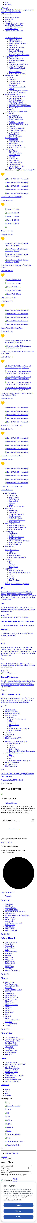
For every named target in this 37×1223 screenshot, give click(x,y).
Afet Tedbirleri (9, 927)
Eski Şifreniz (5, 1168)
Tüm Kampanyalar (15, 730)
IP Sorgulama (9, 734)
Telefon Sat (8, 988)
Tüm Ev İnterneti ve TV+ (13, 738)
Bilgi (6, 582)
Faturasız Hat (13, 501)
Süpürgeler (12, 79)
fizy (10, 563)
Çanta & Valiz (13, 158)
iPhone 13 (8, 1010)
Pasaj (3, 10)
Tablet (7, 1014)
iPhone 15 (8, 1008)
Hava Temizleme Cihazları (17, 87)
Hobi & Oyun (9, 113)
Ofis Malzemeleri (14, 164)
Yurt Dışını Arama (15, 516)
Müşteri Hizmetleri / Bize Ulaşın (15, 1064)
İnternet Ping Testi (11, 1050)
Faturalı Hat (13, 495)
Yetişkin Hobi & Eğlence (17, 130)
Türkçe (7, 1089)
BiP (10, 574)
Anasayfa (8, 896)
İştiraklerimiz (9, 921)
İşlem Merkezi (7, 1033)
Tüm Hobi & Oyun (15, 136)
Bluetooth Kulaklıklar (12, 1020)
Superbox (12, 723)
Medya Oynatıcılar (15, 145)
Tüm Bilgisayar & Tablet (17, 74)
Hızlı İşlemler (7, 14)
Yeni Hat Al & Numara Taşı (14, 25)
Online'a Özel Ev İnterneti (17, 719)
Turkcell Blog (9, 967)
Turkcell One (9, 959)
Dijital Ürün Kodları (15, 117)
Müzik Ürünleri (14, 132)
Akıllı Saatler (9, 1012)
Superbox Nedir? (10, 710)
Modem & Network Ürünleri (18, 64)
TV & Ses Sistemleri (11, 138)
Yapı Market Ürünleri (16, 162)
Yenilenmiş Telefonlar (16, 51)
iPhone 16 (8, 1007)
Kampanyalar (16, 12)
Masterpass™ (9, 1054)
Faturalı (11, 745)
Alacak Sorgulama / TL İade (14, 1075)
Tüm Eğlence (13, 567)
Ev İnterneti (9, 953)
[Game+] (18, 1131)
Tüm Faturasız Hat (15, 544)
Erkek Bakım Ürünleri (16, 100)
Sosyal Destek (9, 928)
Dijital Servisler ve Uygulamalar (21, 10)
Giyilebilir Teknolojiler (16, 47)
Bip (10, 758)
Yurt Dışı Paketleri (11, 952)
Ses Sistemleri (13, 143)
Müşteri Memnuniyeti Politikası (15, 911)
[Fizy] (18, 1102)
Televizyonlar (13, 140)
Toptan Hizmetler (10, 919)
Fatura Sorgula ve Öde (12, 1041)
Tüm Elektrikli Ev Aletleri (17, 92)
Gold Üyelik (9, 1047)
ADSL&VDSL (14, 725)
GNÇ (11, 505)
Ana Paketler (13, 510)
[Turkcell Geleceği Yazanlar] (18, 1141)
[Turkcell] (4, 8)
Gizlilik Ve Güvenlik (11, 910)
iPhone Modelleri (10, 995)
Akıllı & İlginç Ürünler (16, 166)
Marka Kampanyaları (12, 762)
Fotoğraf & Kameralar (16, 123)
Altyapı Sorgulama (11, 715)
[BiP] (18, 1113)
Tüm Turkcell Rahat (15, 529)
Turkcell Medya (10, 917)
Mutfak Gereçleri (14, 83)
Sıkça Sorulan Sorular (12, 1068)
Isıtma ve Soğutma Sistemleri (18, 91)
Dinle (15, 1181)
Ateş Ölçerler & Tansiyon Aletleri (20, 106)
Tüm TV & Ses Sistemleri (17, 147)
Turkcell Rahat (14, 497)
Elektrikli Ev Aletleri (11, 75)
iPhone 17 (8, 1001)
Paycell (11, 578)
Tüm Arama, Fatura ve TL (17, 557)
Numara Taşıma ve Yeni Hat (14, 1039)
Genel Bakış (9, 906)
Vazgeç (3, 842)
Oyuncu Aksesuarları (16, 119)
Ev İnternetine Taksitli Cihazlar (19, 728)
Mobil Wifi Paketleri (15, 518)
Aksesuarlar (13, 45)
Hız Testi (8, 732)
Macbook (8, 1016)
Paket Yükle (9, 19)
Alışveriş (4, 978)
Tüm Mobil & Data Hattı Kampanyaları (22, 751)
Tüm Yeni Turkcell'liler (16, 507)
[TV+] (18, 1117)
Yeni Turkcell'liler (10, 493)
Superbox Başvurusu (11, 711)
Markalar (8, 991)
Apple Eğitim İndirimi (12, 986)
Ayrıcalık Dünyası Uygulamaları (19, 572)
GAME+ (12, 565)
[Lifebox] (18, 1120)
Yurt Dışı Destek (10, 1077)
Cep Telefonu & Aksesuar (13, 38)
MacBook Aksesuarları (16, 66)
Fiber (10, 721)
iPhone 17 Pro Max (11, 1005)
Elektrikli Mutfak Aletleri (17, 81)
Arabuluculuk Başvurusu (13, 1079)
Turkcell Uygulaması (16, 570)
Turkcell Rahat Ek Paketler (18, 527)
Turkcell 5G (9, 957)
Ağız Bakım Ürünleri (16, 102)
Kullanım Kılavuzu (11, 803)
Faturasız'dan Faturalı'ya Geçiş (19, 540)
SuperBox (8, 955)
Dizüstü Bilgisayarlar (16, 58)
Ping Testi (8, 736)
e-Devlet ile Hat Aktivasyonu (14, 23)
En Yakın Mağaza (10, 1066)
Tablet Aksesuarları (15, 72)
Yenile (15, 1179)
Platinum (12, 503)
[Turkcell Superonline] (18, 1106)
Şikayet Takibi (9, 1074)
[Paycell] (18, 1124)
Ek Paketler (13, 512)
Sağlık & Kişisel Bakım (12, 94)
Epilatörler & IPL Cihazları (18, 104)
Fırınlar (11, 89)
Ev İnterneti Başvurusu (12, 713)
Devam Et (11, 892)
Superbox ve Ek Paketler (17, 520)
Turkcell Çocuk (10, 963)
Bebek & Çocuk (14, 155)
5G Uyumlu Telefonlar (16, 53)
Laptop (7, 1018)
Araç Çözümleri (14, 160)
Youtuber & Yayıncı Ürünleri (18, 124)
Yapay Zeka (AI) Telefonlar (18, 43)
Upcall (11, 552)
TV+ (10, 561)
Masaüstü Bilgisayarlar (16, 60)
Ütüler (11, 77)
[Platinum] (18, 1109)
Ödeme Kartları (14, 134)
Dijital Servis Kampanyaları (14, 753)
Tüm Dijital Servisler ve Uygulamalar (17, 584)
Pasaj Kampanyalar (11, 984)
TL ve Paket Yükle (11, 1043)
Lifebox (11, 576)
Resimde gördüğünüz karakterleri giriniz (14, 1175)
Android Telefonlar (15, 41)
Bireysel (7, 2)
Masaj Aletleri (13, 108)
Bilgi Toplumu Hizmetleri (13, 923)
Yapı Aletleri (13, 85)
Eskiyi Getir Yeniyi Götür (13, 990)
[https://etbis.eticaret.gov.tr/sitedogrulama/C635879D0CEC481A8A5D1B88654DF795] (4, 1157)
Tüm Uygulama (14, 580)
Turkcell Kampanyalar (12, 970)
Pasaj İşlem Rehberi (11, 1070)
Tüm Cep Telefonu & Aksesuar (19, 55)
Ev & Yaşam (9, 149)
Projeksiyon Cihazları (16, 141)
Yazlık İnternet (9, 961)
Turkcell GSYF (10, 925)
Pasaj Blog (8, 969)
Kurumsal (8, 4)
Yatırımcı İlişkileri (10, 908)
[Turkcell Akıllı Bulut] (18, 1145)
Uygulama (8, 569)
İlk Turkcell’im (14, 499)
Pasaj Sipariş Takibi (11, 1045)
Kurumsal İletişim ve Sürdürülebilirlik (17, 915)
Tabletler (12, 62)
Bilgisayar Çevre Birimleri (17, 70)
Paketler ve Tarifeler (11, 942)
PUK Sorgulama (10, 1052)
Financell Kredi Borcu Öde (14, 31)
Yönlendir (12, 553)
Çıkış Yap (9, 842)
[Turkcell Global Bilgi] (18, 1134)
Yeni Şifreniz (5, 1170)
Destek (3, 1058)
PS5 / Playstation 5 (11, 1024)
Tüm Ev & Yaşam (15, 168)
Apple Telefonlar (14, 40)
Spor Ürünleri (13, 151)
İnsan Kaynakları (10, 913)
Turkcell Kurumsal (11, 930)
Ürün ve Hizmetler (8, 938)
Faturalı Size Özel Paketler (13, 27)
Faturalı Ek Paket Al (11, 29)
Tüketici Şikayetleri (11, 1072)
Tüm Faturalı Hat (14, 522)
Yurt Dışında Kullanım (16, 514)
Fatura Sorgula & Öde (12, 17)
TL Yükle (8, 21)
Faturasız (12, 747)
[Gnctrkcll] (18, 1127)
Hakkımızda (9, 904)
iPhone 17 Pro (9, 1003)
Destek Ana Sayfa (11, 1062)
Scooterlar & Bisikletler (16, 128)
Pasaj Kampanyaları (11, 764)
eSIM (7, 950)
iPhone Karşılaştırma (11, 997)
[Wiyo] (18, 1138)
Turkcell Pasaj (9, 982)
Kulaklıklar (8, 1022)
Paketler (7, 10)
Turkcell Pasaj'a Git (29, 170)
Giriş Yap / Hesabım (11, 1037)
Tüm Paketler (9, 546)
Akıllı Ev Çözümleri (15, 153)
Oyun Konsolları (14, 115)
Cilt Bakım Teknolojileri (17, 96)
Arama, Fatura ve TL (12, 550)
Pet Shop (12, 157)
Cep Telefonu (9, 993)
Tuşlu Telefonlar (14, 49)
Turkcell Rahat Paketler (16, 525)
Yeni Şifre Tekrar (6, 1172)
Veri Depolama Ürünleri (17, 68)
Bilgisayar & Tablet (11, 57)
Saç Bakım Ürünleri (15, 98)
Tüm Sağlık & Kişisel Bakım (18, 111)
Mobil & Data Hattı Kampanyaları (16, 741)
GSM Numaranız (6, 1166)
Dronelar (12, 126)
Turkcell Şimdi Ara (15, 555)
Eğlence (7, 559)
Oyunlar (11, 121)
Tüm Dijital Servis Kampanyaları (20, 760)
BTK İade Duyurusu (11, 1081)
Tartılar (11, 109)
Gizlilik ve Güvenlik (11, 1153)
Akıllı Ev (8, 1025)
